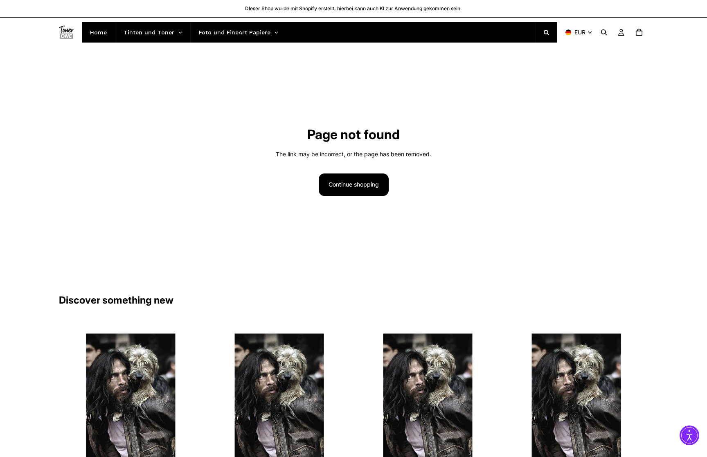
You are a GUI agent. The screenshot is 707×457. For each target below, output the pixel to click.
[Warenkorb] (639, 32)
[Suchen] (604, 32)
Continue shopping (354, 184)
